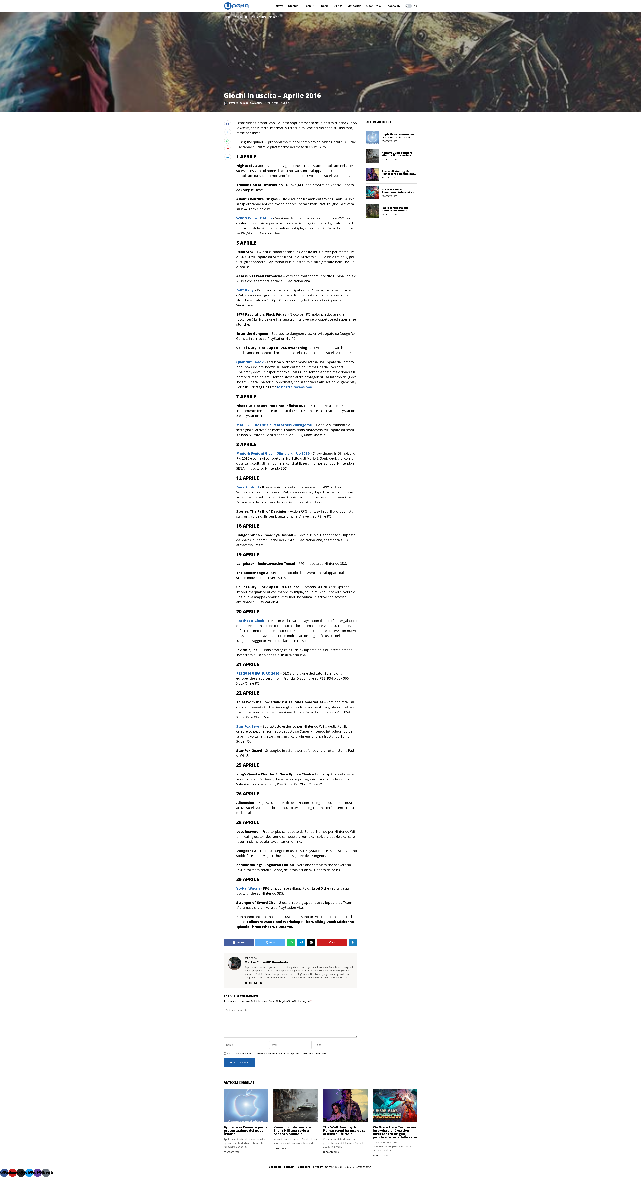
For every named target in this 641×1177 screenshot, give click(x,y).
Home (227, 16)
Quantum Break (250, 362)
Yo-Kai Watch (248, 888)
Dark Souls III (247, 487)
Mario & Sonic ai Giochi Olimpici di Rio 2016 (273, 453)
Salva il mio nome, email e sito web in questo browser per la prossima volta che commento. (276, 1053)
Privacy (318, 1166)
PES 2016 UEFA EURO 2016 (257, 673)
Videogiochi (241, 16)
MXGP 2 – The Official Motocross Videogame (274, 425)
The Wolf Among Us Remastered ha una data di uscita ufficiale (399, 173)
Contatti (289, 1166)
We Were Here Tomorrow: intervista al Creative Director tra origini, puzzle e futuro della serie (395, 1132)
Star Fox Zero (247, 726)
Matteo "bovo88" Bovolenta (245, 103)
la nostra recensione (294, 387)
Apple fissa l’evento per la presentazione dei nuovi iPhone (398, 137)
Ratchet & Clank (250, 620)
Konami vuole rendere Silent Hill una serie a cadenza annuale (397, 155)
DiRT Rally (245, 290)
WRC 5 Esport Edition (254, 218)
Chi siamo (275, 1166)
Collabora (304, 1166)
